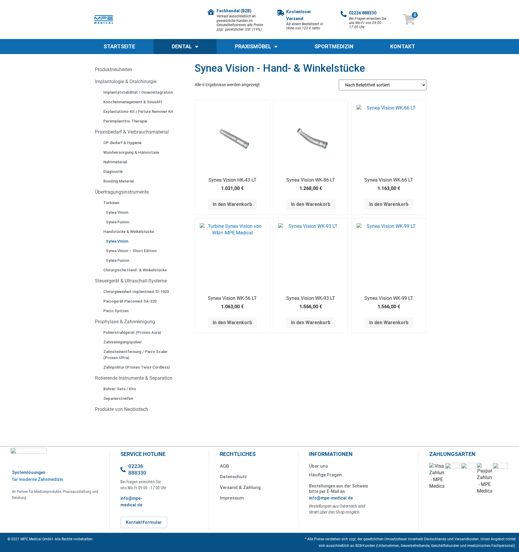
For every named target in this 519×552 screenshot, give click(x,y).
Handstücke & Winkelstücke (128, 231)
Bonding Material (118, 181)
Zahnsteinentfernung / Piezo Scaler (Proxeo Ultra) (135, 354)
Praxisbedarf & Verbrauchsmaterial (132, 132)
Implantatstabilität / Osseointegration (138, 92)
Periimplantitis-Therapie (125, 121)
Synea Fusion (117, 222)
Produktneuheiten (113, 69)
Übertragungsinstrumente (122, 192)
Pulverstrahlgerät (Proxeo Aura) (132, 332)
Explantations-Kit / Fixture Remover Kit (138, 111)
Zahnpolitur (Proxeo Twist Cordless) (136, 367)
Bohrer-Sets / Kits (119, 389)
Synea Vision (117, 212)
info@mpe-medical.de (331, 498)
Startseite (119, 46)
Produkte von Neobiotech (121, 409)
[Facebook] (18, 510)
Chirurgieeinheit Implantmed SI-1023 (136, 291)
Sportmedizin (334, 46)
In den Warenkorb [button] (232, 204)
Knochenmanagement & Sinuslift (132, 102)
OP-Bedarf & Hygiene (122, 142)
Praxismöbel (253, 46)
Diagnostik (113, 171)
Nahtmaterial (115, 162)
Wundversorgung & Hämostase (131, 152)
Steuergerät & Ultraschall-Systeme (131, 281)
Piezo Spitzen (116, 311)
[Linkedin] (32, 510)
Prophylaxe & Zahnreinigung (125, 321)
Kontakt (402, 46)
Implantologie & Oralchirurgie (125, 81)
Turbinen (111, 203)
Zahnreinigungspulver (122, 342)
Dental (182, 46)
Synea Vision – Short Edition (131, 251)
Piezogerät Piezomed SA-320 (129, 301)
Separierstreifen (118, 398)
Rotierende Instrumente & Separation (133, 378)
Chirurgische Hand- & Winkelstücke (135, 270)
